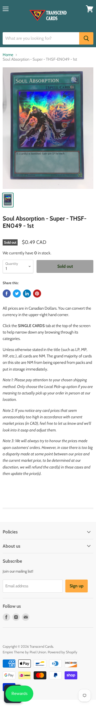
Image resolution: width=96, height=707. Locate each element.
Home (8, 55)
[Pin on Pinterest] (37, 294)
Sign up (76, 585)
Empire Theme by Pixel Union (24, 652)
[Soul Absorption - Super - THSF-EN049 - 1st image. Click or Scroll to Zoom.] (48, 128)
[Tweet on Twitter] (17, 294)
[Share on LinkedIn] (27, 294)
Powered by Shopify (62, 652)
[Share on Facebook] (7, 294)
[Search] (86, 38)
